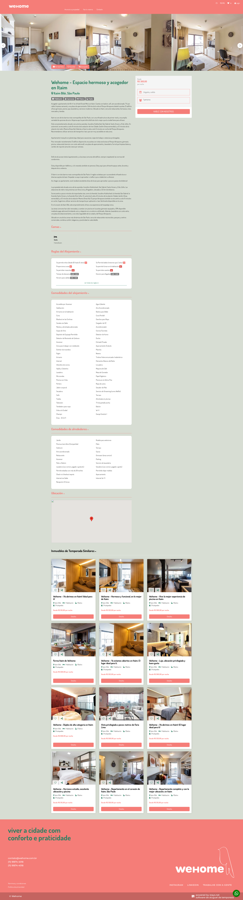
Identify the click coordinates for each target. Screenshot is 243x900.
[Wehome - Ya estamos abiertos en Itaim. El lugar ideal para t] (121, 639)
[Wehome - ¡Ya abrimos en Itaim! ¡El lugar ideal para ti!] (169, 704)
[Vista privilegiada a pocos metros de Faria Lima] (121, 704)
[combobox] (166, 100)
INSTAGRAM (176, 885)
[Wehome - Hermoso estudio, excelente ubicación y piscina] (73, 768)
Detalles (73, 616)
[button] (239, 45)
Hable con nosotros (163, 111)
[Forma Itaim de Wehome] (73, 639)
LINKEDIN (193, 885)
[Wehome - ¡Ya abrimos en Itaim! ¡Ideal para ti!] (73, 575)
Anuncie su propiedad (72, 9)
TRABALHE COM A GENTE (217, 885)
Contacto (100, 9)
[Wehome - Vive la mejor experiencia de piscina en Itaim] (169, 575)
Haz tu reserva (88, 9)
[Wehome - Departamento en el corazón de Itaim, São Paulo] (121, 768)
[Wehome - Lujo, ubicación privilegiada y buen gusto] (169, 639)
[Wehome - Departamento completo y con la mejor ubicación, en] (169, 768)
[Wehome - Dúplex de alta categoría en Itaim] (73, 704)
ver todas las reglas (90, 283)
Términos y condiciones (17, 883)
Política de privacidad (16, 887)
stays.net (214, 895)
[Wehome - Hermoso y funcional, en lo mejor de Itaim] (121, 575)
